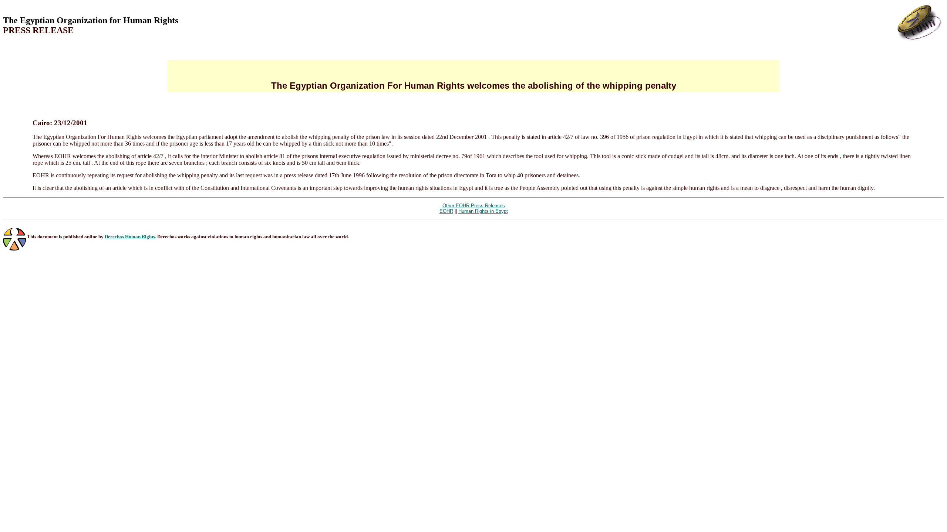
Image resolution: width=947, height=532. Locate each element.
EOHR (446, 211)
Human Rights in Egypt (483, 211)
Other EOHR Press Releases (473, 205)
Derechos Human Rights (130, 236)
